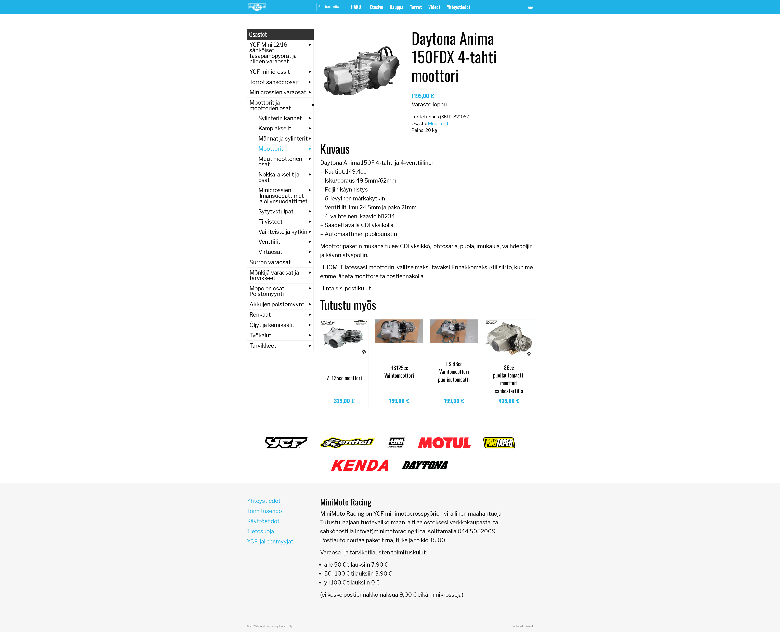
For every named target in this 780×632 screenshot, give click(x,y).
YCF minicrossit (269, 71)
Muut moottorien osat (280, 161)
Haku (356, 6)
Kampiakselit (274, 128)
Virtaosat (270, 251)
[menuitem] (377, 6)
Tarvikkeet (262, 345)
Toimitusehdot (265, 511)
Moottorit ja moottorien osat (270, 105)
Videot (434, 7)
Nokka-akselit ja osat (278, 177)
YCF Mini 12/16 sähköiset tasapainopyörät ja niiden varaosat (273, 53)
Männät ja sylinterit (283, 138)
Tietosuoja (260, 531)
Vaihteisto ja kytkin (282, 231)
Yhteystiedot (458, 7)
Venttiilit (269, 241)
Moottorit (438, 123)
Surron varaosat (270, 262)
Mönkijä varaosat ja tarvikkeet (274, 275)
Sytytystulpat (276, 211)
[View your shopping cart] (530, 7)
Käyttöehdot (263, 521)
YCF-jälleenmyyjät (270, 541)
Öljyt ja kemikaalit (271, 324)
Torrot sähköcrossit (274, 82)
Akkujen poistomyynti (277, 304)
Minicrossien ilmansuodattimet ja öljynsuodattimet (283, 196)
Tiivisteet (270, 221)
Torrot (416, 7)
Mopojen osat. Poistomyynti (267, 291)
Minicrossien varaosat (277, 92)
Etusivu (376, 7)
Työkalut (260, 335)
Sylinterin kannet (280, 118)
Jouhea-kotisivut (522, 626)
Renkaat (260, 314)
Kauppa (396, 7)
